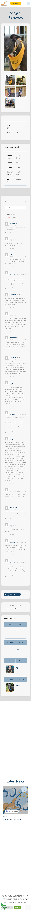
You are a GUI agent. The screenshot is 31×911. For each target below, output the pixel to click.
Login (24, 202)
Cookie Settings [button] (7, 907)
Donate (16, 3)
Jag (16, 667)
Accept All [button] (17, 907)
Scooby (17, 685)
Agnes (17, 649)
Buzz (16, 630)
